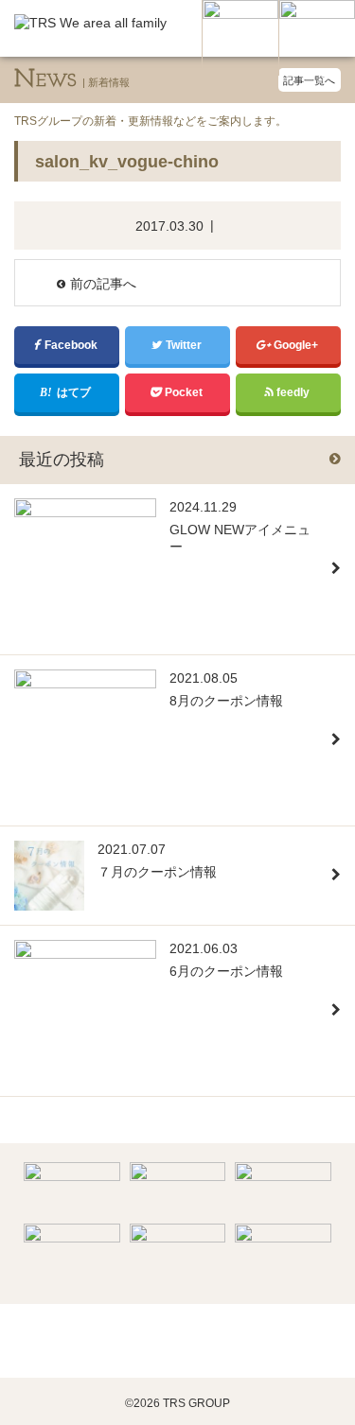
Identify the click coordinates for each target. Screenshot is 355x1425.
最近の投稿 (61, 459)
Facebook (72, 345)
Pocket (185, 392)
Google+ (297, 345)
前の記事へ (103, 283)
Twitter (185, 345)
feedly (294, 392)
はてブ (75, 392)
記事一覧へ (309, 80)
